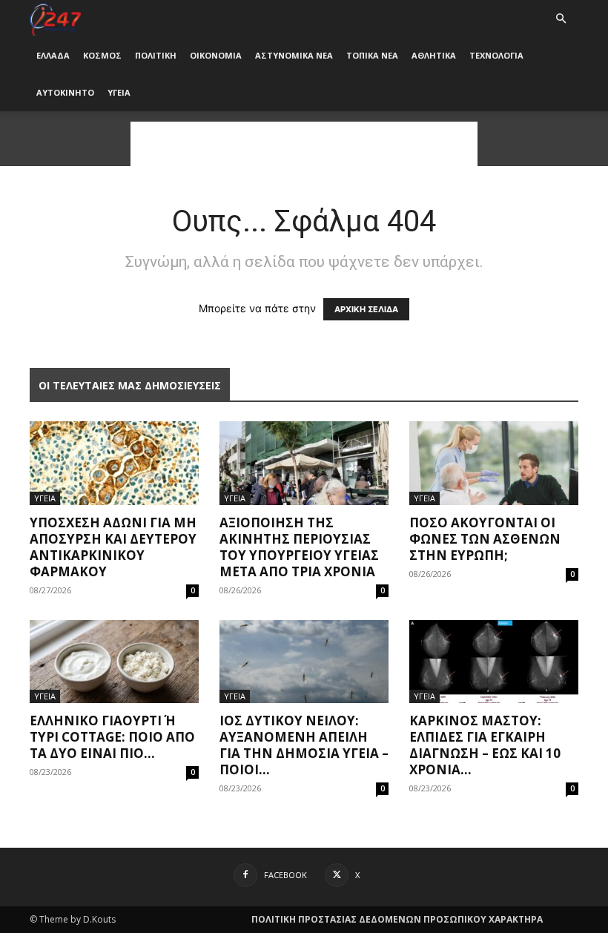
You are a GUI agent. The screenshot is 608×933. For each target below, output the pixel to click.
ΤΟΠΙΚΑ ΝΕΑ (372, 55)
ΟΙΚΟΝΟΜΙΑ (216, 55)
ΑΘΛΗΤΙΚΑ (434, 55)
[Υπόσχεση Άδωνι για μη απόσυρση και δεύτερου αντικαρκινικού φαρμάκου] (114, 463)
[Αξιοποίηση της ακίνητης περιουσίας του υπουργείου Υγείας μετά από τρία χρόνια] (304, 463)
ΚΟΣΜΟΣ (102, 55)
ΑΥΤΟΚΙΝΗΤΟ (65, 92)
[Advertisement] (304, 144)
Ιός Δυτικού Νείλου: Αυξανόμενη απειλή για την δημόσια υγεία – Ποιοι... (304, 745)
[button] (560, 19)
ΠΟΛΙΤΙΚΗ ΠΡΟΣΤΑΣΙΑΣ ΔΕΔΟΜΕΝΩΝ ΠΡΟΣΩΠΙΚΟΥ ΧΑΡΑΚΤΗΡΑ (397, 919)
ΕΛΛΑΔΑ (53, 55)
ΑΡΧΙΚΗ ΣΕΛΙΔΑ (366, 309)
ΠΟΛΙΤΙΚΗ (155, 55)
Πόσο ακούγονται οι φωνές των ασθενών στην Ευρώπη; (485, 539)
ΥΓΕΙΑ (119, 92)
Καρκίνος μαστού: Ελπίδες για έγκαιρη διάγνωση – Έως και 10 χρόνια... (485, 745)
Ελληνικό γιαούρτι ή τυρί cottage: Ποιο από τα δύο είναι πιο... (112, 737)
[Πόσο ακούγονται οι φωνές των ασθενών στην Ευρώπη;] (493, 463)
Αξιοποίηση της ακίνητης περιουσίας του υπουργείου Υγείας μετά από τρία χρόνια (299, 547)
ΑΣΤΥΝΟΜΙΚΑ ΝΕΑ (294, 55)
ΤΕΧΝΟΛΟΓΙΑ (496, 55)
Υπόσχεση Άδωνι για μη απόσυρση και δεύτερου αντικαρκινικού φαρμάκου (113, 547)
